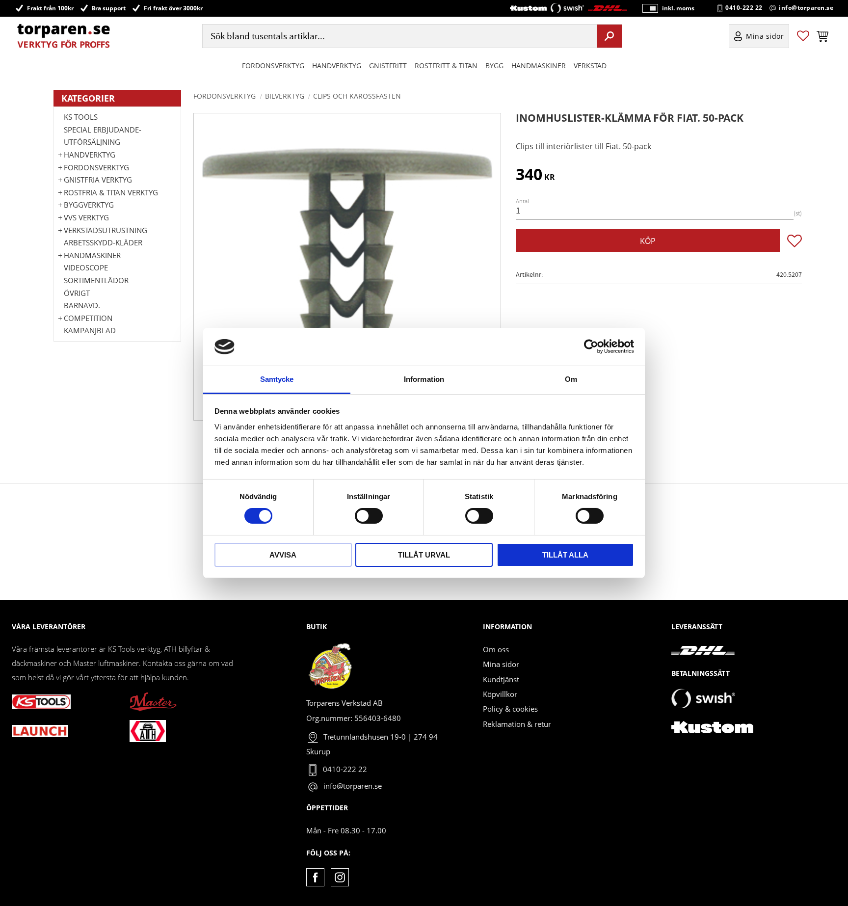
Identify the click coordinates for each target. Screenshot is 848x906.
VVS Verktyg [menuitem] (86, 217)
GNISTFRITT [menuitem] (388, 65)
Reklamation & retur (517, 724)
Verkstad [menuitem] (590, 65)
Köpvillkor (500, 694)
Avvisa (282, 555)
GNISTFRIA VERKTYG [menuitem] (98, 180)
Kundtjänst (501, 679)
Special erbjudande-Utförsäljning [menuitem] (102, 136)
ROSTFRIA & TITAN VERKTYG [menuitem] (111, 192)
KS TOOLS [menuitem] (81, 117)
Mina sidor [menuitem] (765, 36)
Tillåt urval (424, 555)
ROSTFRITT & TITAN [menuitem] (446, 65)
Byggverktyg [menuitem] (89, 205)
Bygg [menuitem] (494, 65)
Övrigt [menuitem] (77, 293)
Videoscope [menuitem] (86, 267)
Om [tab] (571, 379)
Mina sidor (501, 664)
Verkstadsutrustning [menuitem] (105, 230)
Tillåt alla (565, 555)
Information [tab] (424, 379)
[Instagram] (339, 877)
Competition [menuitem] (88, 318)
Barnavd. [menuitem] (82, 305)
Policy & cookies (510, 709)
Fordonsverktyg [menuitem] (273, 65)
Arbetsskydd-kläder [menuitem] (103, 242)
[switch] (369, 516)
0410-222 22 (744, 8)
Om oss (496, 649)
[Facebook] (315, 877)
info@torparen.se (806, 8)
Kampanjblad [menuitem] (90, 330)
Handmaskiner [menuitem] (538, 65)
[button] (803, 36)
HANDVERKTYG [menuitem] (336, 65)
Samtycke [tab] (277, 379)
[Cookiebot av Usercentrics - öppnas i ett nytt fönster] (591, 346)
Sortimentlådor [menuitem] (96, 280)
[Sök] (609, 36)
